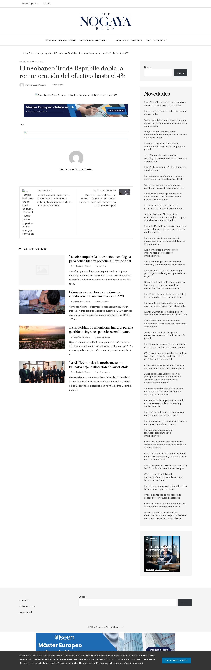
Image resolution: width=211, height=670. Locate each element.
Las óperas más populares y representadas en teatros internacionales (159, 432)
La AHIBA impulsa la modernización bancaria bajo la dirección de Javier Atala (99, 365)
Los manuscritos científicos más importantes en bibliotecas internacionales (161, 252)
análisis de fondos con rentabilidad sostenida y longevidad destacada (162, 496)
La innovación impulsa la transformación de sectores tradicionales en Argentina (165, 346)
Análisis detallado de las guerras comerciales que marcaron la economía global (164, 335)
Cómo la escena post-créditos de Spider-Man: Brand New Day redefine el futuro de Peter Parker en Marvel (165, 356)
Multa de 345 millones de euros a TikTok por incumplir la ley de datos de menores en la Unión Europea (98, 198)
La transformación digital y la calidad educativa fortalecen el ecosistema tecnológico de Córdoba (163, 391)
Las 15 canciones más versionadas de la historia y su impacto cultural (165, 487)
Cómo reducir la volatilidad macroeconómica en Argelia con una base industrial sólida (163, 477)
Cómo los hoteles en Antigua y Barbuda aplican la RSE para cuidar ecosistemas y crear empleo (165, 122)
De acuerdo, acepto (176, 660)
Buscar (148, 67)
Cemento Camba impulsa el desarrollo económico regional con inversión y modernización (164, 403)
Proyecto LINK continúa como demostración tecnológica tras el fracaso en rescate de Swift (165, 134)
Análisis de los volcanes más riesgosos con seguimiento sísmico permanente (164, 366)
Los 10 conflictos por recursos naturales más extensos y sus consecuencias (165, 104)
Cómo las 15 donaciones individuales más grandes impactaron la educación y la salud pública (165, 444)
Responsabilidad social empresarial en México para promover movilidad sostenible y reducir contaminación (164, 285)
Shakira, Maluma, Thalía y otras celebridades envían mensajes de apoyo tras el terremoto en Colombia (165, 217)
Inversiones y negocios (31, 62)
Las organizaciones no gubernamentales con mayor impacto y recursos (165, 422)
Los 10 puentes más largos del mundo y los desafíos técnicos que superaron (165, 295)
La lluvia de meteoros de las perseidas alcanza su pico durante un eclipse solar (165, 304)
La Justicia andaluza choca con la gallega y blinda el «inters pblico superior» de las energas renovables (54, 198)
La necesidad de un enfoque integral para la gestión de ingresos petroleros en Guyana (101, 330)
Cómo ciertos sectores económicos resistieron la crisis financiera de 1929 (96, 294)
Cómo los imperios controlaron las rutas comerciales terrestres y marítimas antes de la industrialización (165, 456)
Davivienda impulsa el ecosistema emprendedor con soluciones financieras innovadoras (165, 323)
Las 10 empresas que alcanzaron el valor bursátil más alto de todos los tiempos (165, 467)
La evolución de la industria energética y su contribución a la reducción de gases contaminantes (165, 229)
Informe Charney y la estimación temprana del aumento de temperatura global (164, 146)
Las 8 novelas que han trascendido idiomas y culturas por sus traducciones (164, 263)
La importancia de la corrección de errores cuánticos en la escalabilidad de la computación (164, 240)
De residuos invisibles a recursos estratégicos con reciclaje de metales (163, 207)
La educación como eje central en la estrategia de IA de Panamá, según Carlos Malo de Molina (163, 196)
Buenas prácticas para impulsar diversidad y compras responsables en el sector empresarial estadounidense (165, 515)
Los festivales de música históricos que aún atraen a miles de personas (164, 413)
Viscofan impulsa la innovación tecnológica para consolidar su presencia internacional (100, 259)
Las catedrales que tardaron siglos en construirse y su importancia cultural (163, 177)
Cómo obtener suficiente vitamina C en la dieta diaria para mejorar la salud (164, 505)
